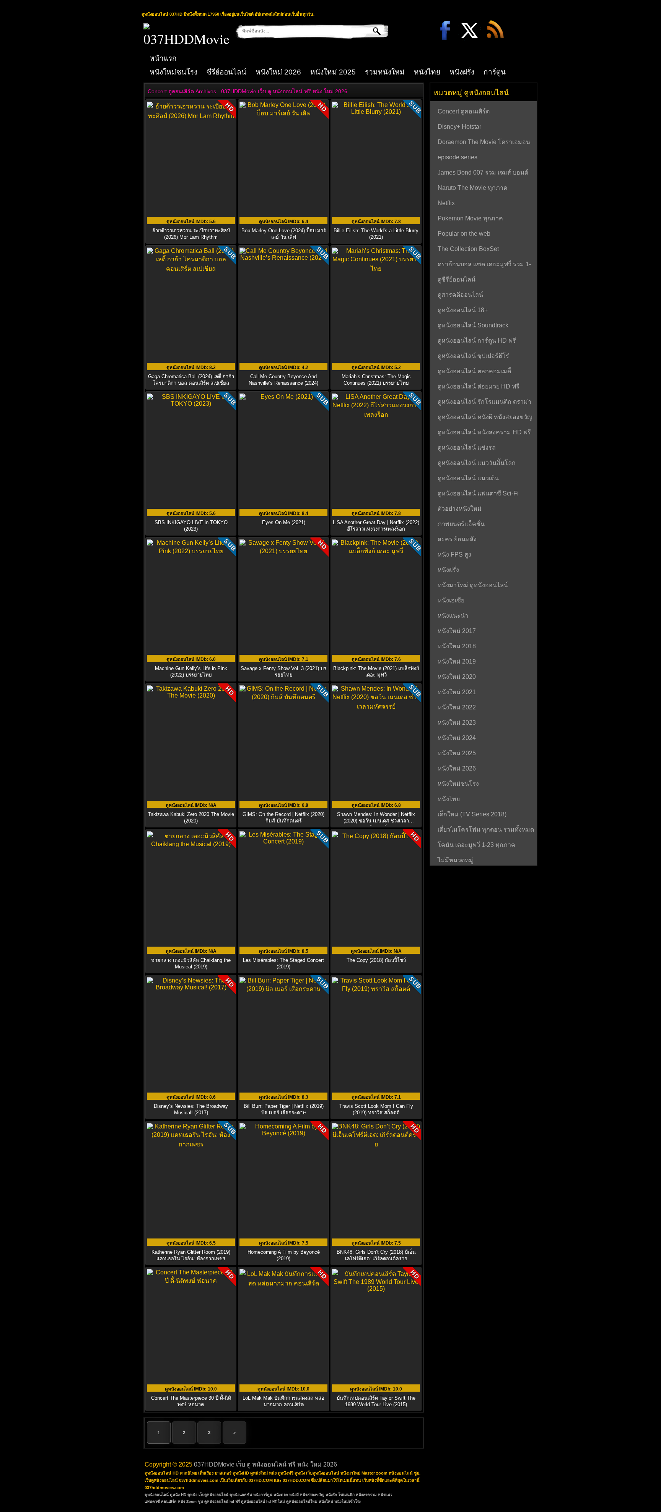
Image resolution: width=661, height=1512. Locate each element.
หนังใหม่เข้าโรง (347, 1501)
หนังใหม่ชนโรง (173, 72)
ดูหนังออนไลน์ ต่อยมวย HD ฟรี (478, 386)
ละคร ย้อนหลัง (457, 539)
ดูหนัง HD (178, 1495)
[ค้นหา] (371, 31)
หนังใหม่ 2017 (457, 631)
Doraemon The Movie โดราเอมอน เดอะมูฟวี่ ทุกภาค (484, 143)
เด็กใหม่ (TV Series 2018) (472, 814)
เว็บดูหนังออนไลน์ (213, 1495)
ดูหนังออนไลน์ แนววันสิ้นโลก (477, 463)
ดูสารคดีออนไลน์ (460, 294)
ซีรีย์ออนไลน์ (226, 72)
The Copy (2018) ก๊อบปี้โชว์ (376, 960)
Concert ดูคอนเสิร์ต (464, 111)
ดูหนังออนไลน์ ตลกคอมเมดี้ (474, 371)
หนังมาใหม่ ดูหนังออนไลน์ (473, 585)
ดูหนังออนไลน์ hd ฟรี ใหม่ (263, 1501)
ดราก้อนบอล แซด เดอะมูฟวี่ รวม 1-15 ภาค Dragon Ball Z (484, 265)
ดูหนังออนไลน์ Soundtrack (473, 325)
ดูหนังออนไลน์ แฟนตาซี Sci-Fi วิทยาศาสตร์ (478, 494)
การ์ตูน (495, 72)
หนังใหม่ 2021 (457, 692)
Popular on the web (464, 233)
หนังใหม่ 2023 (457, 722)
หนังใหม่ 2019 (457, 661)
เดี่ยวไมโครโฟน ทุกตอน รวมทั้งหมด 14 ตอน (486, 830)
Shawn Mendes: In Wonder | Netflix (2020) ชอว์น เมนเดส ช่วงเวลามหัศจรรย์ (376, 820)
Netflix (446, 203)
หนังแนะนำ (453, 615)
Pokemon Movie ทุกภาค (470, 218)
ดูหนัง (192, 1495)
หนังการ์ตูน (262, 1495)
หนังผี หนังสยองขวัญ (306, 1495)
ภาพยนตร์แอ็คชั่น (461, 524)
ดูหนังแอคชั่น (241, 1495)
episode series (457, 157)
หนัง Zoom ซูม (190, 1501)
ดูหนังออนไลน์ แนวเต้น (468, 478)
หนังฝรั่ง (461, 72)
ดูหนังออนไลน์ (157, 1495)
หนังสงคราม (366, 1495)
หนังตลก (281, 1495)
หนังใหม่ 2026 (278, 72)
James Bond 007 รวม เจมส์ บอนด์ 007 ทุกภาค (483, 173)
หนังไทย (427, 72)
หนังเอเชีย (451, 600)
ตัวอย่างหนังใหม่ (460, 508)
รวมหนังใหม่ (385, 72)
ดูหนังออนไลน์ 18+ (463, 310)
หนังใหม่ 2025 (333, 72)
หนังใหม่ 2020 (457, 676)
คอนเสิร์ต (169, 1501)
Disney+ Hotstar (459, 126)
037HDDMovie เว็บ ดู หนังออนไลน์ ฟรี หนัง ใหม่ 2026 (265, 1464)
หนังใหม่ (326, 1501)
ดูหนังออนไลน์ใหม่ (301, 1501)
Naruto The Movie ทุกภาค (473, 188)
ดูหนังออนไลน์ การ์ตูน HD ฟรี (477, 340)
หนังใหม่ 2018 (457, 646)
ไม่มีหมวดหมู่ (455, 860)
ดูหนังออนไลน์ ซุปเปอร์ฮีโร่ (473, 356)
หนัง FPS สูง (454, 554)
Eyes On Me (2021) (283, 522)
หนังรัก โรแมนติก (340, 1495)
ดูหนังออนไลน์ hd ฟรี (222, 1501)
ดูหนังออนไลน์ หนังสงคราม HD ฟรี (484, 432)
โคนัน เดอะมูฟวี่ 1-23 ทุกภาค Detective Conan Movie (476, 846)
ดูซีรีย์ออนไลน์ (456, 279)
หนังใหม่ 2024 (457, 738)
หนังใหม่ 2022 (457, 707)
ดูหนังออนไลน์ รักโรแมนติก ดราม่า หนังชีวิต (484, 402)
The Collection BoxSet (468, 249)
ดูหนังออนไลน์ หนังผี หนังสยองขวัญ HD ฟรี (485, 418)
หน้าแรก (163, 58)
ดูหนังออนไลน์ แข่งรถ (467, 447)
